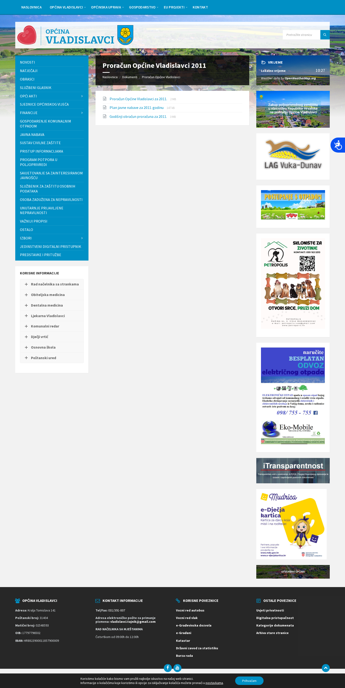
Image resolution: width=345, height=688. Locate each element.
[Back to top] (326, 668)
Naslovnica (110, 77)
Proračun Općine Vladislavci (161, 77)
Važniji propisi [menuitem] (33, 221)
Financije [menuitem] (29, 112)
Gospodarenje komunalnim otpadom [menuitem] (45, 123)
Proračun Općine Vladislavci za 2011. (139, 98)
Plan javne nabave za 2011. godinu (137, 107)
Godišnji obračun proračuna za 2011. (139, 116)
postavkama (214, 683)
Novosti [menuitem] (27, 62)
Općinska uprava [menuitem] (106, 7)
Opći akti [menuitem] (28, 96)
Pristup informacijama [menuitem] (41, 151)
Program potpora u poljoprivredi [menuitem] (38, 162)
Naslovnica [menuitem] (31, 7)
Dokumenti (129, 77)
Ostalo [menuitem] (26, 229)
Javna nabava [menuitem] (32, 134)
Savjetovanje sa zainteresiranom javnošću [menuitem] (51, 175)
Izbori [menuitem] (26, 238)
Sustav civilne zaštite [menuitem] (40, 142)
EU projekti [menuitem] (174, 7)
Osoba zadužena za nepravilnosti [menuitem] (51, 199)
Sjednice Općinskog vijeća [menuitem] (44, 104)
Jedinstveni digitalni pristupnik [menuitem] (50, 246)
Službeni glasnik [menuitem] (35, 87)
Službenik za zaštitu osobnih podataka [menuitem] (47, 188)
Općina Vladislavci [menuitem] (66, 7)
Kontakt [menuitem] (200, 7)
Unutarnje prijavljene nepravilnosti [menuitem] (41, 210)
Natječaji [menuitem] (29, 70)
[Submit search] (325, 34)
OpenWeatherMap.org (300, 78)
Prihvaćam (249, 681)
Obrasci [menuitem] (27, 79)
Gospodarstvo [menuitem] (142, 7)
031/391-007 (116, 610)
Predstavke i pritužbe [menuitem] (40, 254)
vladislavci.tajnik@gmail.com (133, 621)
